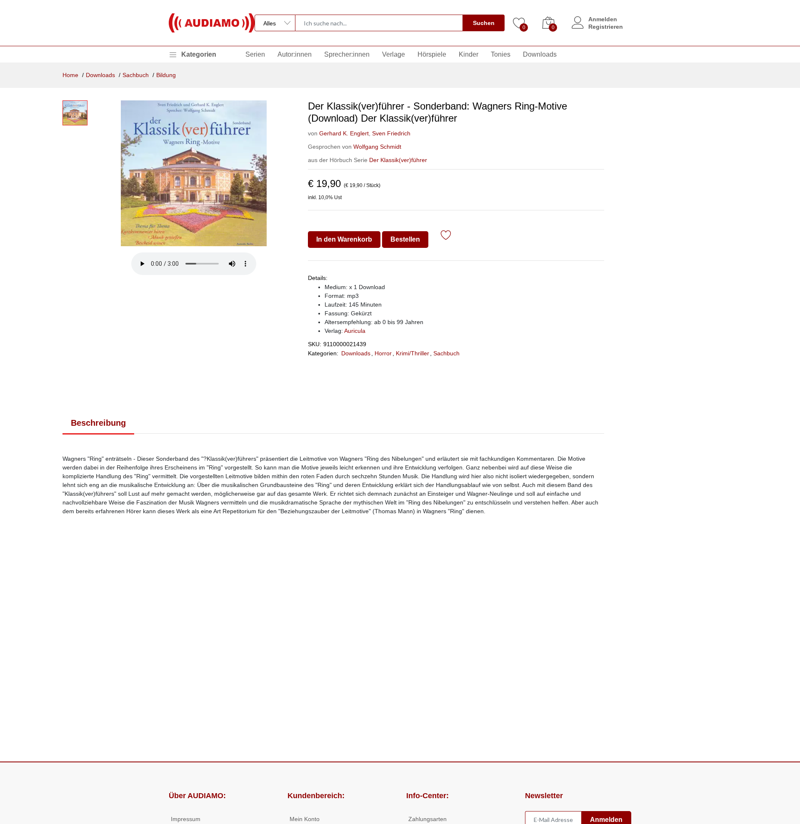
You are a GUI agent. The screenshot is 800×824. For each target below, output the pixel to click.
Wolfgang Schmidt (377, 146)
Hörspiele (432, 54)
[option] (193, 173)
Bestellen (405, 239)
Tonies (500, 54)
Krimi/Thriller (412, 353)
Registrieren (605, 26)
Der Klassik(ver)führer (398, 160)
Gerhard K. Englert (344, 133)
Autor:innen (295, 54)
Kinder (468, 54)
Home (70, 75)
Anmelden (602, 19)
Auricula (354, 330)
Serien (255, 54)
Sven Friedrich (390, 133)
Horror (383, 353)
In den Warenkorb (344, 239)
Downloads (540, 54)
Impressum (185, 819)
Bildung (166, 75)
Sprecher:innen (347, 54)
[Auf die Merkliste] (446, 236)
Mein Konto (305, 819)
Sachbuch (135, 75)
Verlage (393, 54)
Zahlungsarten (427, 819)
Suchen (484, 23)
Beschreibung (98, 422)
